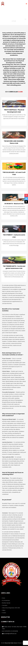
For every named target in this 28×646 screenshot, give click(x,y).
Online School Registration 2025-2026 (11, 607)
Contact (4, 612)
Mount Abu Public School (11, 643)
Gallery (3, 610)
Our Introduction (6, 600)
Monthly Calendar (6, 603)
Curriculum (4, 605)
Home (3, 598)
